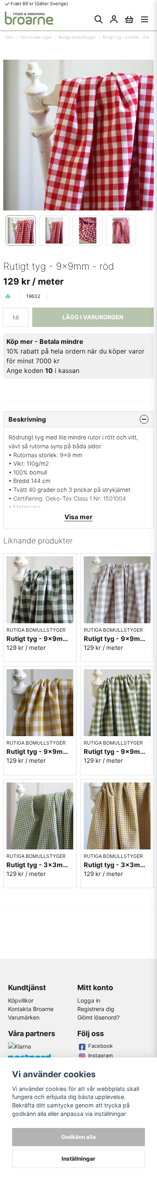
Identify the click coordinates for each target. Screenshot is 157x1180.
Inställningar (78, 1158)
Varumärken (23, 1017)
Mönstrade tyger (36, 37)
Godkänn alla (78, 1137)
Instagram (100, 1055)
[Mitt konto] (114, 19)
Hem (9, 37)
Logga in (88, 1000)
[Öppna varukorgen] (129, 19)
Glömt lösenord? (98, 1017)
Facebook (100, 1046)
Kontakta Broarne (31, 1008)
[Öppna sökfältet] (98, 19)
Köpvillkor (20, 1000)
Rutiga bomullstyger (77, 37)
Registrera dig (95, 1008)
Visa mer (78, 517)
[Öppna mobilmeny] (144, 19)
